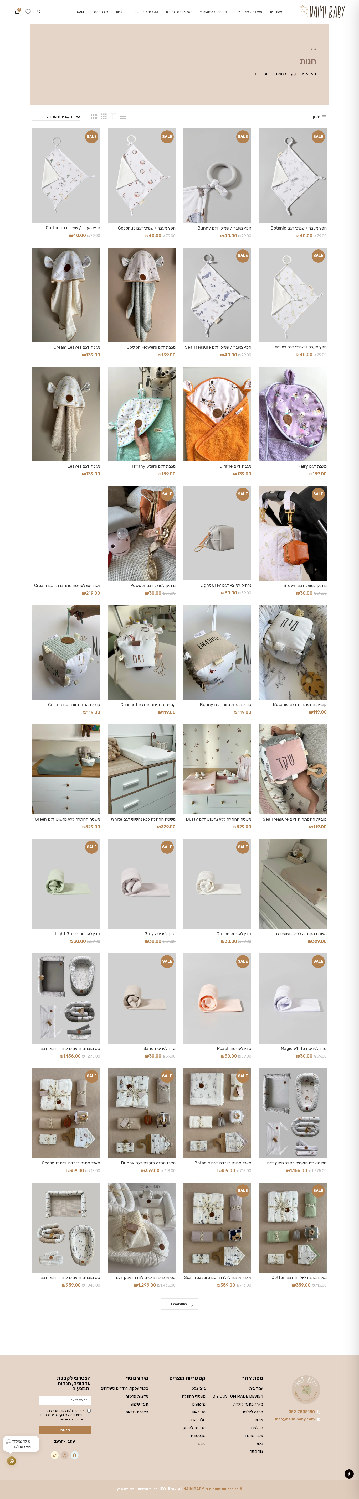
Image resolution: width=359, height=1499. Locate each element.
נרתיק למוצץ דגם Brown (305, 585)
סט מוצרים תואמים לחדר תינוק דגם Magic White (146, 1280)
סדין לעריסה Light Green (77, 933)
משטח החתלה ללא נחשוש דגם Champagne (300, 936)
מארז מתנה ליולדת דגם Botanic (222, 1162)
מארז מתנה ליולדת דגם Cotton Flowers (299, 1280)
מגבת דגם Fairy (312, 466)
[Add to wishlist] (263, 149)
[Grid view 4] (94, 117)
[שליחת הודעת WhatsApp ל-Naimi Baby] (11, 1460)
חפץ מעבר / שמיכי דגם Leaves (299, 347)
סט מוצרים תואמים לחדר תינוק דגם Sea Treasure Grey (70, 1280)
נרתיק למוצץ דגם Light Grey (225, 585)
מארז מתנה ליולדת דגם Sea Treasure (217, 1277)
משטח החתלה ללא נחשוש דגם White (143, 819)
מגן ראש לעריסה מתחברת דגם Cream (67, 585)
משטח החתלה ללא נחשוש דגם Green (67, 819)
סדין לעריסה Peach (234, 1048)
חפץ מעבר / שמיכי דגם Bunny (224, 228)
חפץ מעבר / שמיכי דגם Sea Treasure (218, 347)
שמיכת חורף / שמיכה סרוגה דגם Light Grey (217, 1394)
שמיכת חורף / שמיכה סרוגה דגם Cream (299, 1394)
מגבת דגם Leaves (84, 466)
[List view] (123, 117)
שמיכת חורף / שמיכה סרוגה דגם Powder (72, 1394)
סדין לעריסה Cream (234, 933)
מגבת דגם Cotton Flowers (151, 347)
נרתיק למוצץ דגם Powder (153, 585)
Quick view (263, 137)
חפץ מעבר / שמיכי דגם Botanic (299, 228)
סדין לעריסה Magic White (304, 1048)
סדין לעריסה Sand (159, 1048)
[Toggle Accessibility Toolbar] (349, 1473)
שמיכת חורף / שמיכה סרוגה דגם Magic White (148, 1394)
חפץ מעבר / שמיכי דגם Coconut (147, 228)
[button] (39, 12)
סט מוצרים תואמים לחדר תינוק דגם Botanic (70, 1051)
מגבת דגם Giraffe (235, 466)
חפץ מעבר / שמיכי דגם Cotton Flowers (73, 230)
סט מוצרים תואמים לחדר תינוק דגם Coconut (297, 1165)
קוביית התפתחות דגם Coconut (148, 704)
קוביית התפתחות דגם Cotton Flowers (74, 707)
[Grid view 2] (113, 117)
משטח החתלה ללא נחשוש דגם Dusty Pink (218, 821)
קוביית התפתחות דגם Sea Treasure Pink (295, 821)
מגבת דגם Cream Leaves (77, 347)
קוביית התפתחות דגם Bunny (225, 704)
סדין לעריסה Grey (160, 933)
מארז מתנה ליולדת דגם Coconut (71, 1162)
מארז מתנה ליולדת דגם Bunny (148, 1162)
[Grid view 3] (104, 117)
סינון (317, 116)
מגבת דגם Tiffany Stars (153, 466)
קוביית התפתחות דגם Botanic (300, 704)
